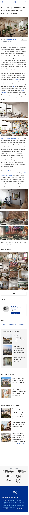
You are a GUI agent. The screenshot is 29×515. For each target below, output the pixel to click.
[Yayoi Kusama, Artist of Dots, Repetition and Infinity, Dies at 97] (6, 426)
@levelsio (11, 173)
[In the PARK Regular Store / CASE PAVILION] (7, 361)
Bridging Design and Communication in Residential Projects (18, 380)
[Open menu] (2, 2)
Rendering (21, 324)
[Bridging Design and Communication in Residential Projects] (6, 382)
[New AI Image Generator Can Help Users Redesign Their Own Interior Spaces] (13, 257)
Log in (25, 1)
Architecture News (12, 324)
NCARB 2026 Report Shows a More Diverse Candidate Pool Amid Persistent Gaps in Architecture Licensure (18, 437)
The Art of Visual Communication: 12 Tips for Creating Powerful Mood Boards (19, 392)
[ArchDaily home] (14, 2)
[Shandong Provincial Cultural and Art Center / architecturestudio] (7, 350)
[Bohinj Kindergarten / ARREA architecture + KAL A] (7, 339)
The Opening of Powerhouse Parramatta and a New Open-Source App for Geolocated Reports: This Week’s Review (19, 414)
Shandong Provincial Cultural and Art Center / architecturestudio (19, 349)
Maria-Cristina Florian (16, 308)
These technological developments (10, 138)
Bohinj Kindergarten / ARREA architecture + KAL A (19, 338)
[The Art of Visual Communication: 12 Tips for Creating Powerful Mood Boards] (6, 393)
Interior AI (3, 45)
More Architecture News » (21, 443)
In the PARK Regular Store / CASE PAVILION (19, 359)
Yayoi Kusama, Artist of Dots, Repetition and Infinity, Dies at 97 (18, 424)
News (4, 324)
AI (13, 86)
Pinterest (17, 80)
